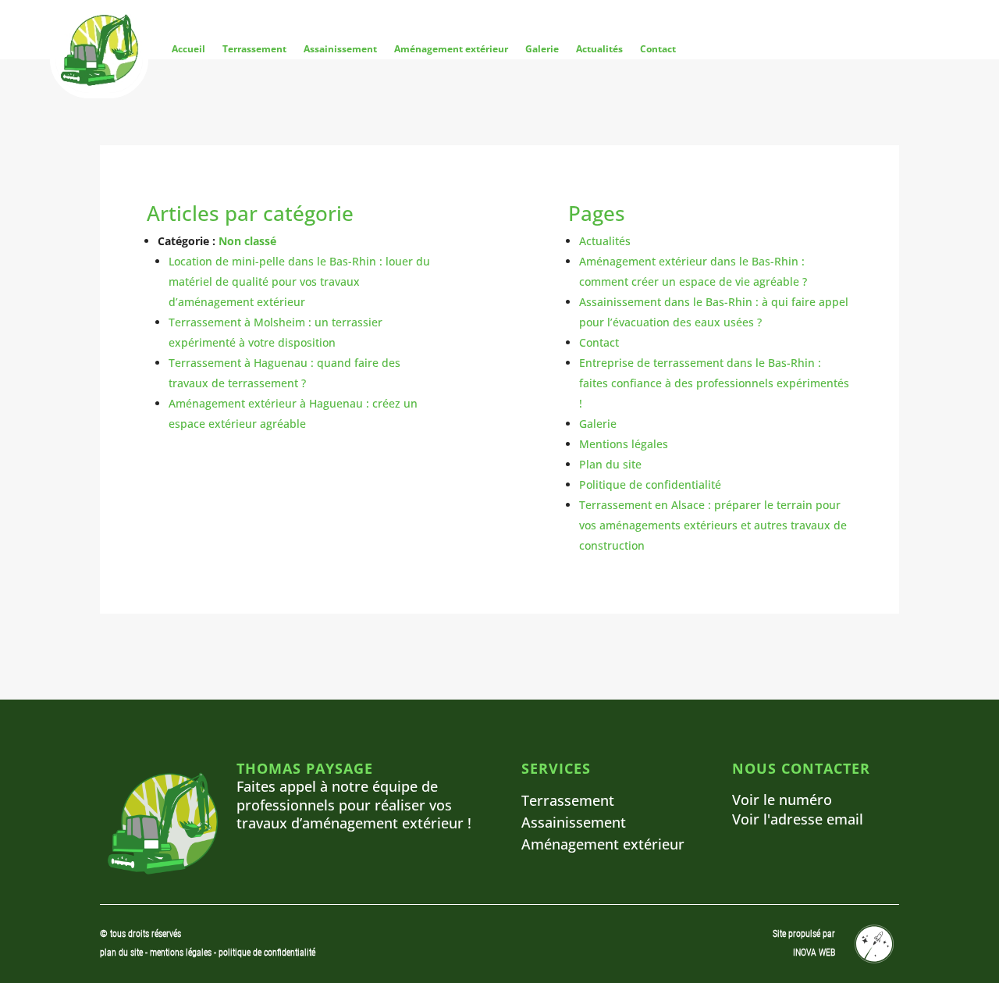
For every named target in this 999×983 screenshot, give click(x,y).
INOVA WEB (814, 952)
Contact (658, 48)
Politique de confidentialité (650, 484)
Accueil (188, 48)
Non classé (247, 240)
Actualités (599, 48)
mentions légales (182, 952)
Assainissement (340, 48)
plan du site (121, 952)
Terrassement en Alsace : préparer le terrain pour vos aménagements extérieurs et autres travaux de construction (713, 525)
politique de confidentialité (267, 952)
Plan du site (610, 464)
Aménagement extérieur (451, 48)
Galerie (542, 48)
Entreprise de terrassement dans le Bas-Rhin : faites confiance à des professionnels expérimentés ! (714, 383)
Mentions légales (623, 443)
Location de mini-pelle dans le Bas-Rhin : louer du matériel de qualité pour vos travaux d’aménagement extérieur (299, 281)
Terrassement (254, 48)
